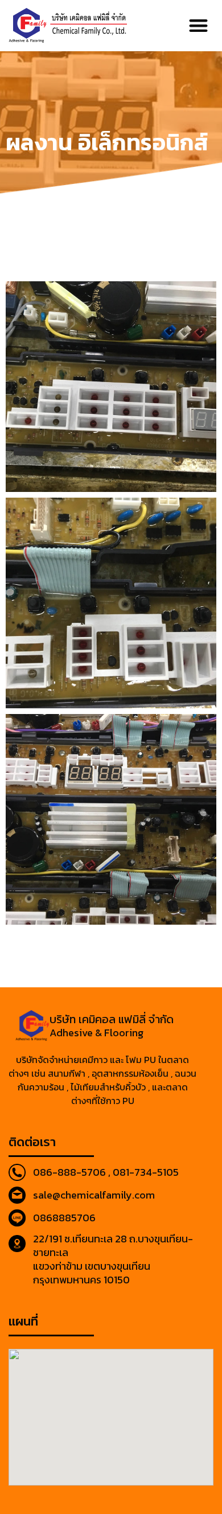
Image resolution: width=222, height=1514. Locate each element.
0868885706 (64, 1217)
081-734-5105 (146, 1172)
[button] (199, 26)
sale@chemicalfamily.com (94, 1195)
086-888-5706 (69, 1172)
